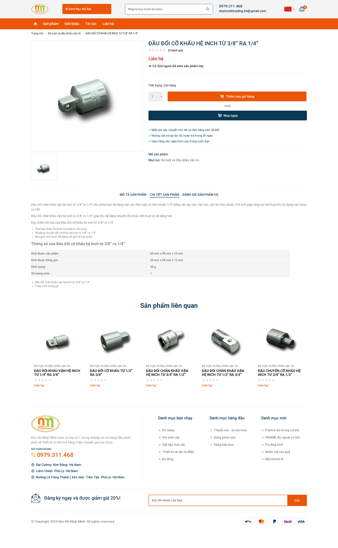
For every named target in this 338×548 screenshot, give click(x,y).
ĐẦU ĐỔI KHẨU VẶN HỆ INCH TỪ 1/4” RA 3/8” (57, 373)
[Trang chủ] (39, 9)
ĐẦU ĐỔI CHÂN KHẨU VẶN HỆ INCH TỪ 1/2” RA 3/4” (223, 373)
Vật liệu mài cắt (173, 445)
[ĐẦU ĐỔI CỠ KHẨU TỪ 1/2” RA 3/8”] (113, 339)
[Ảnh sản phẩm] (86, 96)
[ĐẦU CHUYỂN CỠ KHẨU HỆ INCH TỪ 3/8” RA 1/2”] (281, 339)
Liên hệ (108, 24)
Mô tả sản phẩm (133, 195)
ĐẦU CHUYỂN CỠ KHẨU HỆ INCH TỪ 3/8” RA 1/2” (279, 373)
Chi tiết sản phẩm (164, 195)
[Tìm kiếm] (208, 9)
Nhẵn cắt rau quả (277, 452)
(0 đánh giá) (175, 50)
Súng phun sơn (225, 437)
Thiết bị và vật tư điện (178, 452)
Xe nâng (168, 430)
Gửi (297, 500)
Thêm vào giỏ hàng (239, 96)
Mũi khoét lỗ (274, 459)
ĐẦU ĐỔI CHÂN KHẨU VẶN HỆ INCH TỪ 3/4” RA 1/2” (167, 373)
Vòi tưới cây (171, 437)
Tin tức (91, 24)
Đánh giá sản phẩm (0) (200, 195)
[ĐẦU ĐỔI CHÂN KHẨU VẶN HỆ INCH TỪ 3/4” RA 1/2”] (169, 339)
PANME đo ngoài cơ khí (282, 437)
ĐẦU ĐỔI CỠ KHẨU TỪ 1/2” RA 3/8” (111, 373)
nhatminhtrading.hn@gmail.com (239, 11)
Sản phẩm (50, 24)
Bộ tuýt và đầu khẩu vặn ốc (180, 160)
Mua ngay (230, 115)
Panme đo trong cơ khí (282, 430)
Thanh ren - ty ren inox (230, 430)
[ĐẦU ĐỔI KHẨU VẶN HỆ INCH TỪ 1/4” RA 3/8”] (57, 339)
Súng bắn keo (224, 445)
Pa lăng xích (274, 445)
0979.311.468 (230, 6)
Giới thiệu (72, 24)
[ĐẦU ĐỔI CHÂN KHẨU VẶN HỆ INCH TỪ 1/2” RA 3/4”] (225, 339)
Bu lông (167, 459)
